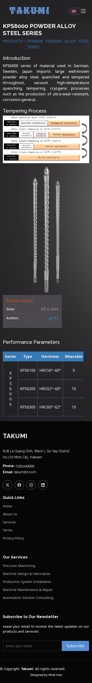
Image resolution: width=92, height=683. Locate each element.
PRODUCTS (13, 41)
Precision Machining (19, 565)
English (74, 11)
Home (7, 506)
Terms (8, 530)
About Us (10, 514)
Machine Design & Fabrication (26, 573)
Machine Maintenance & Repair (28, 589)
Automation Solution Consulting (28, 597)
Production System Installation (27, 581)
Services (9, 522)
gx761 (53, 318)
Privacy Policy (13, 538)
